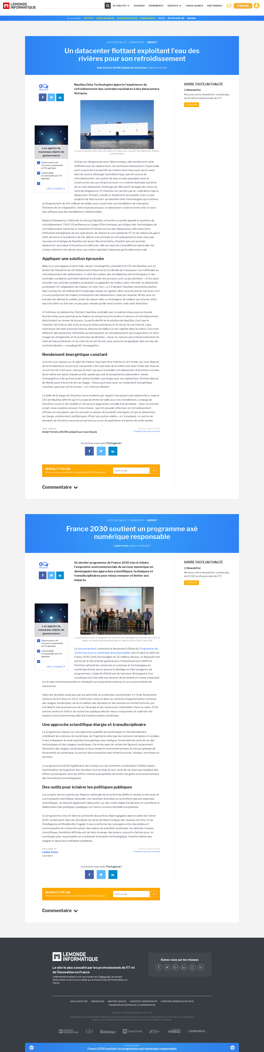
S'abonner (243, 5)
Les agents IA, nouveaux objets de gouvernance (51, 152)
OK (153, 471)
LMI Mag (191, 18)
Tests (161, 18)
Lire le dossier (55, 188)
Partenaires (214, 5)
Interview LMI (176, 18)
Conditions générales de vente (177, 1001)
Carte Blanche (105, 18)
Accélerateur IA (127, 18)
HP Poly (88, 18)
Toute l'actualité (117, 42)
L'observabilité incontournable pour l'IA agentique (51, 176)
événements (156, 5)
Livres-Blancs (194, 5)
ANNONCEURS (97, 1001)
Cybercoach (147, 18)
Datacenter (137, 42)
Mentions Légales (117, 1001)
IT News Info (104, 976)
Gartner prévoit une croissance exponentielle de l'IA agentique (52, 165)
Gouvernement (87, 648)
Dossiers (139, 5)
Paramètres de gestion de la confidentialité (132, 1005)
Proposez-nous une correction (147, 431)
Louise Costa (50, 852)
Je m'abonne (192, 104)
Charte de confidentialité (143, 1001)
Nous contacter (79, 1001)
